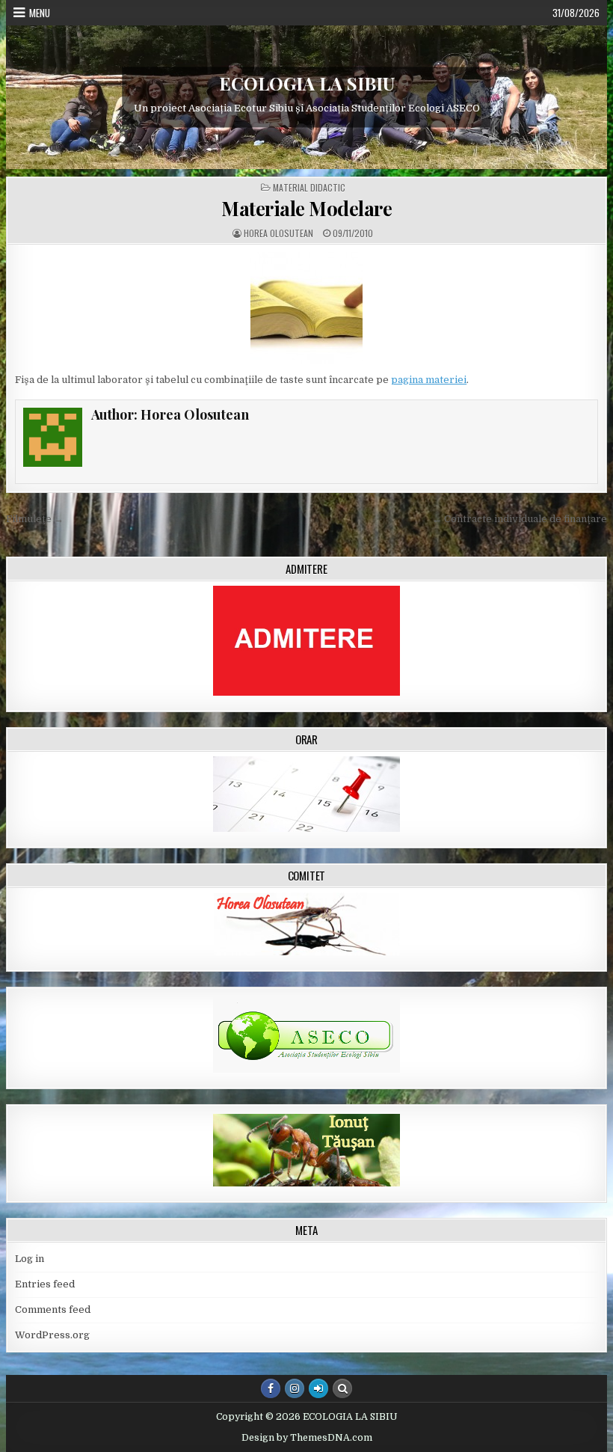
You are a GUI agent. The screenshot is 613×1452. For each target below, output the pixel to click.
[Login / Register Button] (318, 1388)
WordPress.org (52, 1335)
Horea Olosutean (278, 233)
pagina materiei (428, 379)
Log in (29, 1258)
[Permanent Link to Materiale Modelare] (306, 308)
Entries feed (45, 1284)
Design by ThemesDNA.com (306, 1438)
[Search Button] (342, 1388)
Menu (39, 12)
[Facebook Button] (270, 1388)
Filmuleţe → (35, 518)
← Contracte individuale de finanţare (519, 518)
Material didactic (309, 187)
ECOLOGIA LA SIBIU (307, 83)
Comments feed (52, 1309)
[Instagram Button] (294, 1388)
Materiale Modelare (306, 208)
